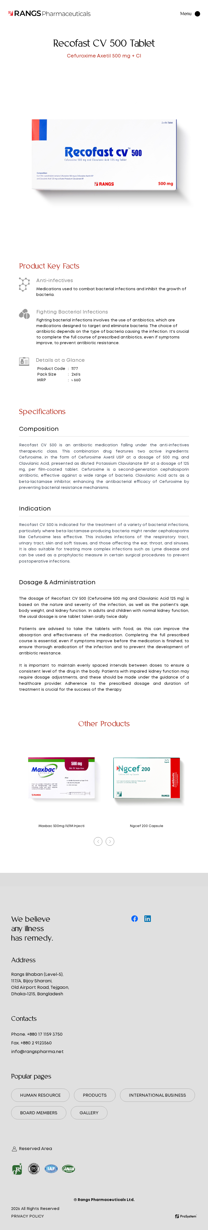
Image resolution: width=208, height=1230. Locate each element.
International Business (157, 1095)
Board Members (38, 1113)
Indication (35, 508)
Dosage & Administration (57, 582)
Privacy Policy (27, 1216)
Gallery (89, 1113)
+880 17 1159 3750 (45, 1034)
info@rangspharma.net (37, 1051)
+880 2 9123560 (36, 1043)
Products (95, 1095)
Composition (39, 429)
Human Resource (40, 1095)
